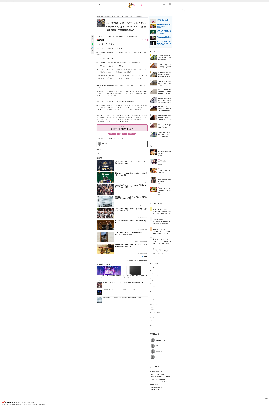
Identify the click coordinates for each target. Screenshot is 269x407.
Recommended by (139, 256)
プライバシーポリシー (26, 404)
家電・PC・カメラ (156, 312)
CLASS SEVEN (159, 351)
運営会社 (35, 404)
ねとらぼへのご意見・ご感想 (157, 374)
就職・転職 (154, 315)
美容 (152, 325)
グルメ (110, 10)
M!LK (157, 345)
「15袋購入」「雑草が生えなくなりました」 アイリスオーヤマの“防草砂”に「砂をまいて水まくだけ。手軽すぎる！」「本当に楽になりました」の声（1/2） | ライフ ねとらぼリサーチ (162, 253)
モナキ (157, 357)
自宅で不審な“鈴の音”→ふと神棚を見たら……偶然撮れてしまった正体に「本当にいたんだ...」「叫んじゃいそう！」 (164, 110)
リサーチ (232, 10)
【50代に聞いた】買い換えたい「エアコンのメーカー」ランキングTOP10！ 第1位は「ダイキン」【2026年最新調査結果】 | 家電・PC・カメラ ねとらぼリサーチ (162, 243)
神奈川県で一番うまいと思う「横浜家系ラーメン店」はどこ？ (164, 190)
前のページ (113, 133)
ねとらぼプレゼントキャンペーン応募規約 (160, 376)
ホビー (153, 294)
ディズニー (154, 286)
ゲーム (153, 283)
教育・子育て (154, 320)
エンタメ (61, 10)
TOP (12, 10)
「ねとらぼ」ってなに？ (156, 371)
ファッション (154, 291)
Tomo (146, 33)
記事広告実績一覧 (154, 389)
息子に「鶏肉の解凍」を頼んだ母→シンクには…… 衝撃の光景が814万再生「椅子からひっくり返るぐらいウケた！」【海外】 (164, 85)
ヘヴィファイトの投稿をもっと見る (122, 129)
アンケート (153, 146)
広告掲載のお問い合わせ (156, 387)
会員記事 (257, 10)
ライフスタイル (155, 296)
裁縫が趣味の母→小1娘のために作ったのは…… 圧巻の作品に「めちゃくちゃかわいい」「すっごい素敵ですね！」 (164, 102)
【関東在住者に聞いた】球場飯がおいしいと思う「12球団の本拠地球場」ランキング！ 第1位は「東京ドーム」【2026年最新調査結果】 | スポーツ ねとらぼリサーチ (162, 213)
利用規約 (266, 398)
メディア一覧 (4, 404)
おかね (153, 273)
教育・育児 (183, 10)
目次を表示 (144, 39)
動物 (208, 10)
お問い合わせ (18, 404)
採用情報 (39, 404)
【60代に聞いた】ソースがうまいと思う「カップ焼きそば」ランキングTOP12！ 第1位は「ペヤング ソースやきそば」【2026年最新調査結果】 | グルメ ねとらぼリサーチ (162, 233)
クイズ (85, 10)
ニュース (37, 10)
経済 (152, 322)
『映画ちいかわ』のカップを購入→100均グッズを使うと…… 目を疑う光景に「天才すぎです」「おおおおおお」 (164, 136)
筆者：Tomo (105, 143)
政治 (152, 317)
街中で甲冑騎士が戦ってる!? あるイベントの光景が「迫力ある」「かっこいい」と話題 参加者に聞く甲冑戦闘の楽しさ (127, 26)
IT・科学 (153, 267)
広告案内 (13, 404)
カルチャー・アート (156, 275)
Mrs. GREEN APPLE (160, 340)
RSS (32, 404)
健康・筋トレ (154, 304)
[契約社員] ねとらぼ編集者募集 (157, 379)
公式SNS (9, 404)
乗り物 (153, 299)
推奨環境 (43, 404)
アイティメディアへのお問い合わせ (158, 381)
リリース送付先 (154, 384)
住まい (159, 10)
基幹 (99, 153)
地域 (134, 10)
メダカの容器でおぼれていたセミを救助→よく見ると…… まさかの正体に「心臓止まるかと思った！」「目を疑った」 (165, 76)
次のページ (131, 133)
